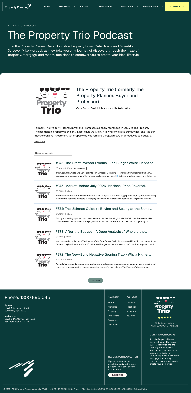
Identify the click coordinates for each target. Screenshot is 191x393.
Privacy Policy (140, 389)
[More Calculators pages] (162, 6)
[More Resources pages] (137, 6)
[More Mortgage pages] (74, 6)
